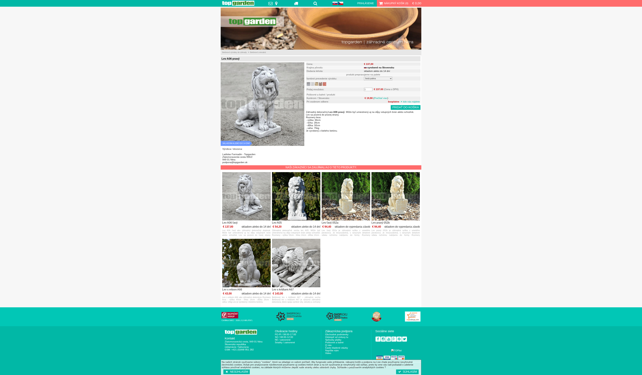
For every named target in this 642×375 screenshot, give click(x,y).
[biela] (312, 84)
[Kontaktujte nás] (274, 3)
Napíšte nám (332, 350)
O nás (328, 345)
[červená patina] (324, 84)
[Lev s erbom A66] (246, 263)
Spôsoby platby (333, 339)
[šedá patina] (308, 84)
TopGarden (238, 3)
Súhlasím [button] (410, 371)
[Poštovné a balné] (296, 3)
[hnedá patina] (320, 84)
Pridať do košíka (405, 107)
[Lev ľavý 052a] (346, 196)
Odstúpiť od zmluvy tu (336, 337)
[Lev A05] (296, 196)
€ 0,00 (416, 3)
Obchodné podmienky (336, 334)
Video (328, 353)
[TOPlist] (396, 350)
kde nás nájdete (411, 101)
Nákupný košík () (396, 3)
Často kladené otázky (336, 347)
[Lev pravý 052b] (395, 196)
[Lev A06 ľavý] (246, 196)
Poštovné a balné (334, 342)
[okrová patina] (316, 84)
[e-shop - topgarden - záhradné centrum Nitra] (321, 29)
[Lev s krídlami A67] (296, 263)
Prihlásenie (365, 3)
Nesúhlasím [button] (239, 371)
